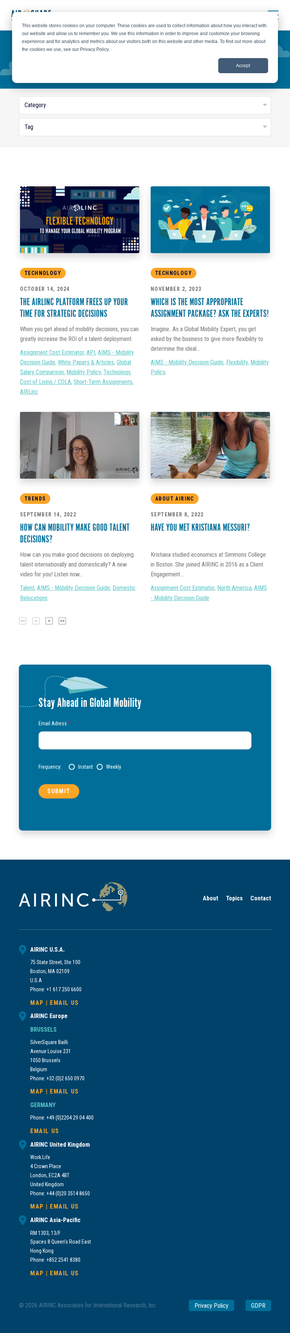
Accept (243, 65)
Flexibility (237, 362)
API (90, 352)
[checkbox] (160, 767)
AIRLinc (29, 391)
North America (234, 587)
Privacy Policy (211, 1305)
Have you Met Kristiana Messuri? (200, 528)
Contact (260, 898)
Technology (43, 273)
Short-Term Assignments (103, 381)
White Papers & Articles (86, 362)
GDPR (258, 1305)
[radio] (81, 767)
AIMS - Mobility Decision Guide (187, 362)
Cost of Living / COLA (45, 381)
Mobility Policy (83, 372)
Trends (35, 499)
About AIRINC (174, 499)
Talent (27, 587)
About (210, 898)
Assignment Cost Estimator (52, 352)
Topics (234, 898)
